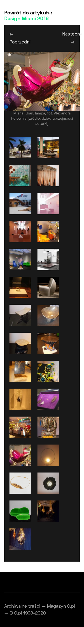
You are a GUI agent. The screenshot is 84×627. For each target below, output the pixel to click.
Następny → (71, 38)
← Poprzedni (18, 38)
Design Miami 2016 (26, 19)
